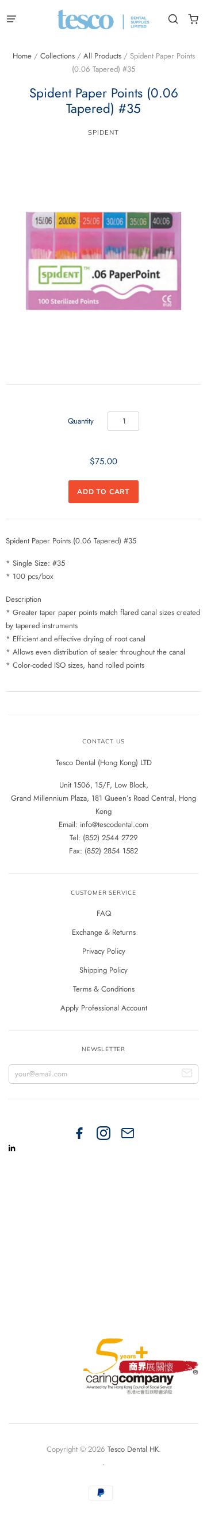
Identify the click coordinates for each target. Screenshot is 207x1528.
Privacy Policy (103, 951)
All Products (102, 55)
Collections (57, 55)
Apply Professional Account (103, 1007)
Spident (103, 132)
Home (22, 55)
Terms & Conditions (104, 989)
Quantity (81, 421)
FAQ (104, 913)
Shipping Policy (103, 970)
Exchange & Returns (104, 932)
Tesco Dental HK (133, 1449)
